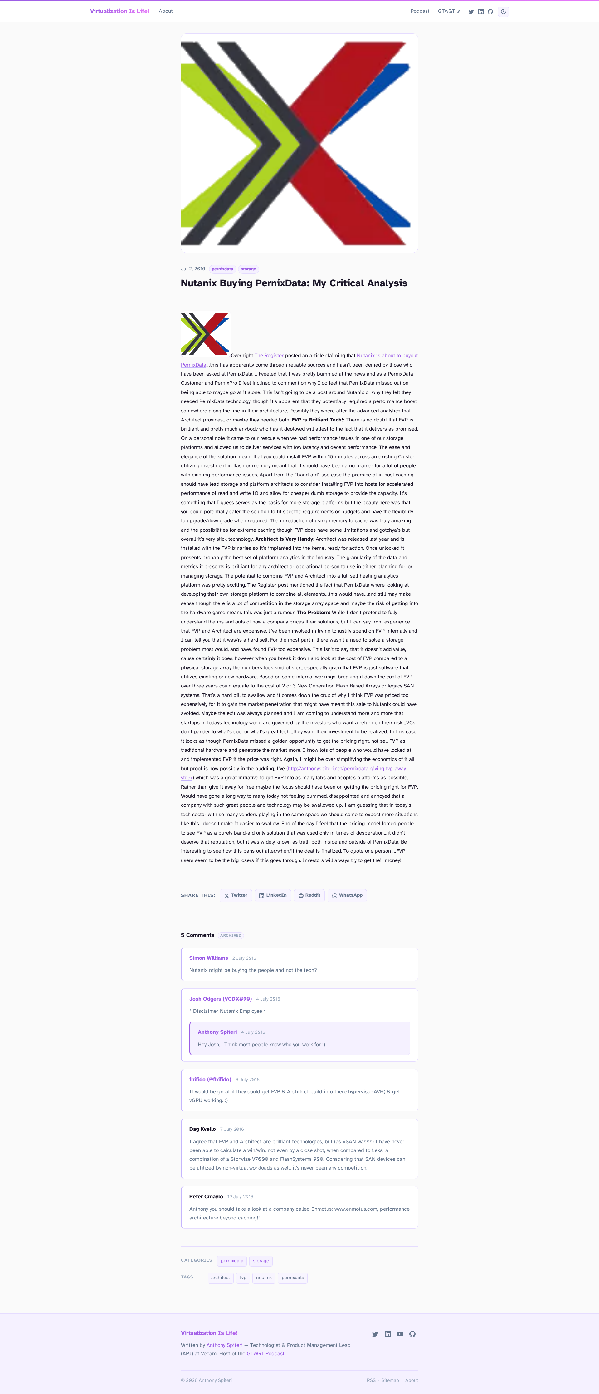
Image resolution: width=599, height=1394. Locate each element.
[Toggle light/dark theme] (503, 12)
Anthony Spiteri (217, 1032)
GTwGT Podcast (266, 1354)
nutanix (264, 1277)
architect (220, 1277)
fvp (243, 1277)
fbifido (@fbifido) (210, 1079)
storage (248, 269)
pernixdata (222, 269)
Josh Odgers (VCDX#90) (220, 999)
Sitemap (390, 1380)
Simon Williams (208, 958)
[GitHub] (490, 11)
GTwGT (446, 11)
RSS (371, 1380)
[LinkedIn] (480, 11)
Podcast (420, 11)
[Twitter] (471, 11)
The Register (269, 355)
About (166, 11)
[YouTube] (400, 1333)
